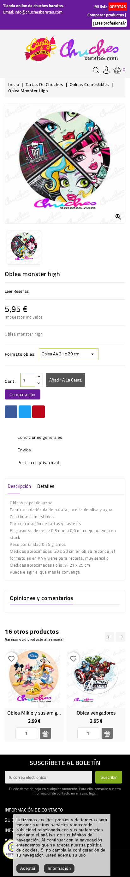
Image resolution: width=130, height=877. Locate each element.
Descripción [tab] (19, 486)
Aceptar (28, 868)
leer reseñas (17, 291)
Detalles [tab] (45, 486)
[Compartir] (11, 411)
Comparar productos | (106, 15)
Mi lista (101, 6)
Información (59, 868)
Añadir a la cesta (65, 380)
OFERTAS (117, 6)
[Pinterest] (38, 411)
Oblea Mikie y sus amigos (34, 712)
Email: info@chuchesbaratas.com (32, 12)
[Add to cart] (45, 733)
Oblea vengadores (96, 712)
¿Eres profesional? (109, 23)
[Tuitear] (25, 411)
